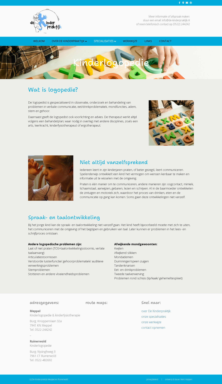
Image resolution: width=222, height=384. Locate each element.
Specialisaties (103, 41)
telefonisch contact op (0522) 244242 (168, 24)
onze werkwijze (151, 322)
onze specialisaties (153, 316)
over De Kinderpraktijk (68, 41)
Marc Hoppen (186, 379)
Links (148, 41)
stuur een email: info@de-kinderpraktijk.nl (166, 20)
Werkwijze (130, 41)
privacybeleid (152, 379)
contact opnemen (153, 328)
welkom (39, 41)
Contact (165, 41)
